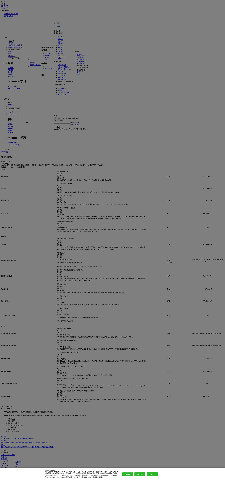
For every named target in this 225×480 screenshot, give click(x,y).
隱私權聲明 (95, 477)
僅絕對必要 (140, 474)
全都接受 (152, 474)
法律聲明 (101, 477)
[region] (112, 474)
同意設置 (128, 474)
